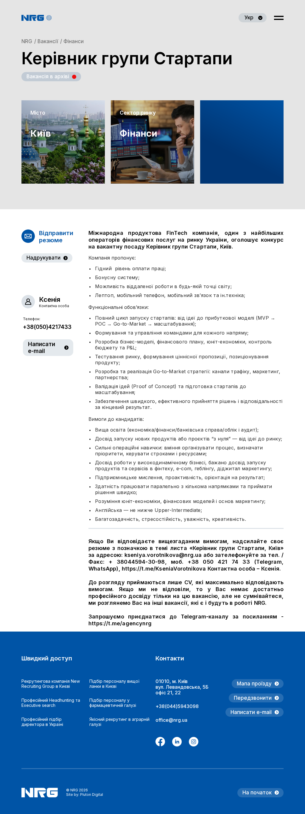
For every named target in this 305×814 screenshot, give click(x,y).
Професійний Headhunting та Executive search (50, 703)
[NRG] (36, 18)
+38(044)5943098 (177, 706)
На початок (257, 793)
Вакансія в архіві (48, 76)
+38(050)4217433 (47, 327)
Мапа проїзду (254, 684)
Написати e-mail (41, 347)
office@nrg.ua (171, 720)
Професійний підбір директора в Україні (42, 722)
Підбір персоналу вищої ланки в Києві (114, 684)
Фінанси (138, 133)
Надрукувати (43, 258)
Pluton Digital (91, 794)
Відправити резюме (56, 236)
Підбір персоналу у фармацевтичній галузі (112, 703)
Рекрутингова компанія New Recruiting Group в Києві (50, 684)
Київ (40, 133)
